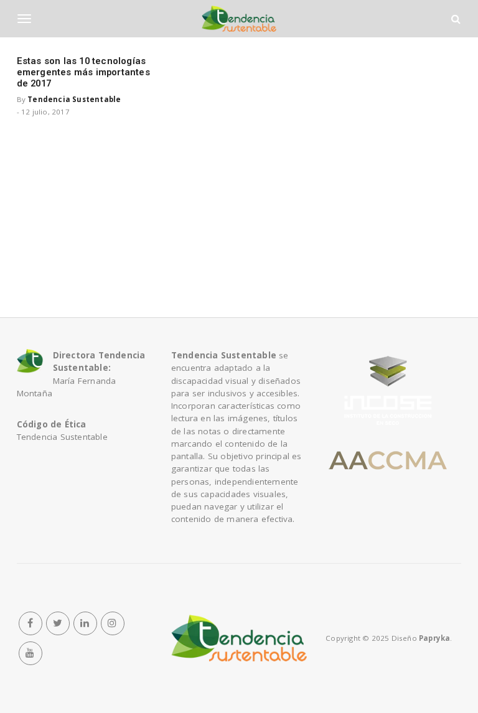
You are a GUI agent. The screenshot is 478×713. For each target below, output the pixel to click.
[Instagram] (112, 623)
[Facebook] (30, 623)
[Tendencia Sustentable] (239, 638)
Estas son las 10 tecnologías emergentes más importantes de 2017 (83, 72)
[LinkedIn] (85, 623)
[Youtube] (30, 653)
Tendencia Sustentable (74, 99)
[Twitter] (58, 623)
